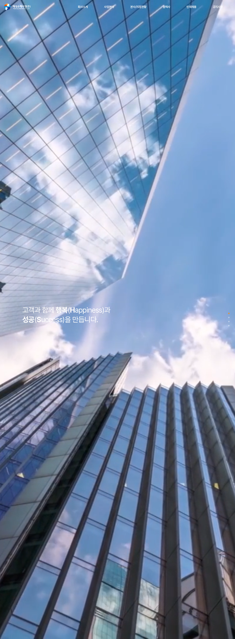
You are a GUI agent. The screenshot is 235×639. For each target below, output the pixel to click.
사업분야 (109, 7)
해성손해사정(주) (17, 6)
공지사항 (218, 7)
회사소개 (83, 7)
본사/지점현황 (138, 7)
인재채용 (191, 7)
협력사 (166, 7)
